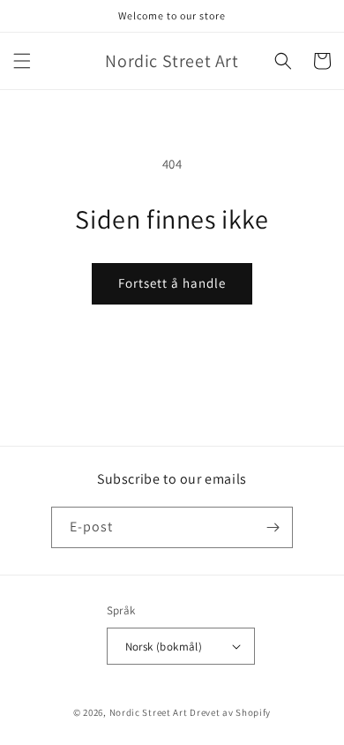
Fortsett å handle (172, 283)
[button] (22, 60)
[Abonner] (272, 527)
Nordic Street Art (148, 712)
